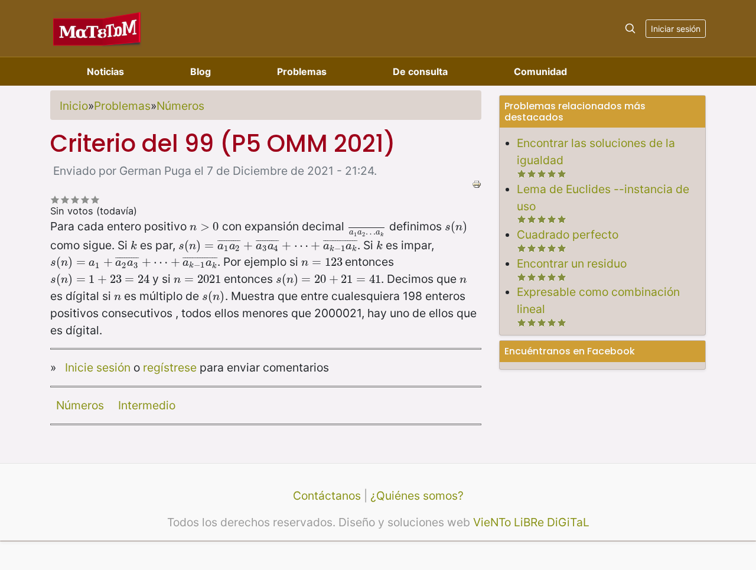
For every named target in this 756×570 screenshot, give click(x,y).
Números (180, 106)
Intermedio (146, 405)
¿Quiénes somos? (417, 495)
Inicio (74, 106)
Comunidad (540, 71)
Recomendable (75, 199)
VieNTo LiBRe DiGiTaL (531, 522)
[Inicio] (97, 28)
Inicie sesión (98, 367)
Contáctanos (327, 495)
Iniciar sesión (675, 29)
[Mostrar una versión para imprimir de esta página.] (476, 183)
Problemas (302, 71)
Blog (200, 71)
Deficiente (55, 199)
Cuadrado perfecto (567, 234)
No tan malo (65, 199)
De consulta (420, 71)
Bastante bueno (85, 199)
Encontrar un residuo (572, 263)
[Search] (630, 28)
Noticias (105, 71)
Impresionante (95, 199)
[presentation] (204, 226)
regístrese (170, 367)
